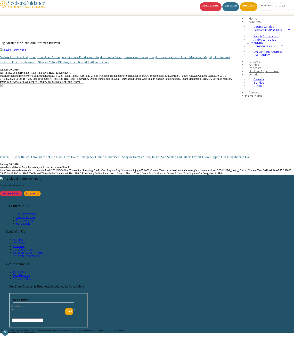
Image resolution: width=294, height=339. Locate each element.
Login (282, 5)
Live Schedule (25, 217)
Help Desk (23, 223)
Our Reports (21, 275)
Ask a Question (23, 249)
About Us (19, 272)
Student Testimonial (26, 256)
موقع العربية (267, 5)
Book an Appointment (28, 252)
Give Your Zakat (210, 5)
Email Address (20, 299)
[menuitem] (269, 18)
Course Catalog (26, 214)
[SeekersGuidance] (22, 6)
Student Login (25, 220)
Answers (18, 246)
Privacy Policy (22, 278)
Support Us (231, 5)
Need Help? (248, 5)
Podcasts (19, 243)
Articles (18, 239)
